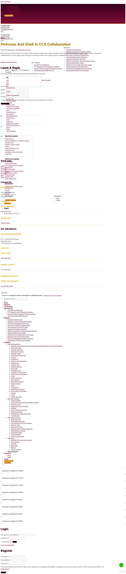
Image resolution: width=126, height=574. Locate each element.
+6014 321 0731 (6, 211)
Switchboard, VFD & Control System (77, 70)
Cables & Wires (16, 401)
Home (7, 70)
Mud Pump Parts (16, 378)
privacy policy (5, 569)
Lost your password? (7, 545)
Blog (57, 198)
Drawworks (14, 359)
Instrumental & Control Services (76, 57)
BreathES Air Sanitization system (21, 440)
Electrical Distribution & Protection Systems (25, 402)
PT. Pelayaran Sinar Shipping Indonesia (46, 67)
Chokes (13, 357)
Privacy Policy (46, 295)
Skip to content (5, 2)
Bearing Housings (17, 427)
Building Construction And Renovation (78, 52)
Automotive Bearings (18, 421)
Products (8, 72)
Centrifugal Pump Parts (18, 355)
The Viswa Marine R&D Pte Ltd (44, 70)
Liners (13, 376)
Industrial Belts (16, 434)
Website (3, 97)
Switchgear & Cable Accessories (21, 414)
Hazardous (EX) (16, 404)
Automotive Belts (16, 433)
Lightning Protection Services (75, 59)
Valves (13, 395)
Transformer (15, 416)
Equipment (11, 438)
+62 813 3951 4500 (7, 286)
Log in (14, 541)
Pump (13, 386)
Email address (6, 560)
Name (3, 90)
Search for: (7, 299)
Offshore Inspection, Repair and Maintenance (80, 61)
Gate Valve (14, 369)
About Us (15, 70)
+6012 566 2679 (6, 258)
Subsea (13, 393)
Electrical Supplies (13, 399)
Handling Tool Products (18, 372)
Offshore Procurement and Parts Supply (79, 65)
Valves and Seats (16, 397)
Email (3, 93)
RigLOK (13, 448)
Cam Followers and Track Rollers (21, 423)
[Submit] (4, 301)
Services (67, 47)
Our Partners (24, 70)
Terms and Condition (56, 295)
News (58, 200)
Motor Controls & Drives (19, 410)
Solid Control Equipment (19, 391)
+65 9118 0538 (5, 223)
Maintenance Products (18, 431)
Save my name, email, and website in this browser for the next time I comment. (28, 100)
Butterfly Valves (16, 354)
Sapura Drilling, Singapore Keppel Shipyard (48, 69)
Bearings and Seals (17, 350)
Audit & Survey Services (73, 50)
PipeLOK (13, 444)
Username (4, 556)
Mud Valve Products (17, 382)
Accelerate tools (16, 348)
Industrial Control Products (19, 406)
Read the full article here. (9, 62)
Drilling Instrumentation (19, 361)
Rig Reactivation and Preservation (77, 67)
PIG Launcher (15, 442)
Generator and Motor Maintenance (77, 55)
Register (3, 572)
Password (4, 538)
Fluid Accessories (16, 367)
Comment (4, 86)
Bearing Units (15, 425)
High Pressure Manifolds (19, 374)
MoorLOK (14, 446)
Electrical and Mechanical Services (18, 323)
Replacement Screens (18, 389)
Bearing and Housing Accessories (21, 429)
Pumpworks (15, 387)
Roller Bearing (15, 419)
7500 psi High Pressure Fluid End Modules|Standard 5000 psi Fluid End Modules (36, 346)
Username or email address (10, 535)
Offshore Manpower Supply (75, 63)
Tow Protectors (16, 449)
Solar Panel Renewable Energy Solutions (79, 69)
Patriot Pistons (16, 384)
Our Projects (36, 62)
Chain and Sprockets (17, 436)
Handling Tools (16, 370)
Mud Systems (15, 380)
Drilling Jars (15, 363)
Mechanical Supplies (14, 418)
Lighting (13, 408)
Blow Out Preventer (17, 352)
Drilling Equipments (14, 344)
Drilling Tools (15, 365)
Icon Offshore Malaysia (41, 65)
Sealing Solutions (16, 412)
